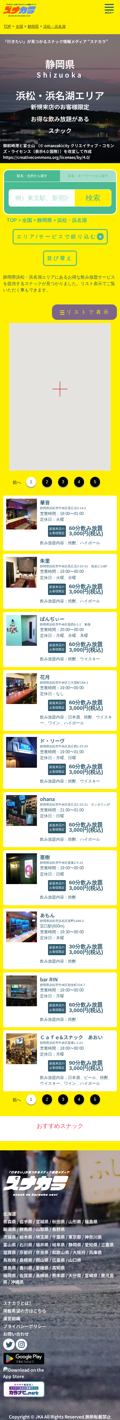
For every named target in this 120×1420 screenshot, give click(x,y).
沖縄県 (17, 1282)
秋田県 (58, 1221)
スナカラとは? (17, 1303)
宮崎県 (91, 1275)
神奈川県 (93, 1237)
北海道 (9, 1214)
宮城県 (42, 1221)
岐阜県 (58, 1244)
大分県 (74, 1275)
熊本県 (58, 1275)
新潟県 (9, 1229)
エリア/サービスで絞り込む (60, 236)
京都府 (25, 1252)
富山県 (9, 1244)
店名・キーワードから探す (88, 176)
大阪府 (79, 1252)
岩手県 (25, 1221)
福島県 (91, 1221)
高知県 (58, 1268)
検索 (93, 198)
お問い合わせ (16, 1334)
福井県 (42, 1244)
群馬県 (25, 1229)
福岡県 (9, 1275)
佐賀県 (25, 1275)
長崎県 (42, 1275)
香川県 (25, 1268)
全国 (19, 26)
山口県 (74, 1260)
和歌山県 (60, 1252)
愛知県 (91, 1244)
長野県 (58, 1229)
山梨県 (42, 1229)
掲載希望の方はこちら (24, 1311)
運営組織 (11, 1318)
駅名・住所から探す (32, 176)
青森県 (9, 1221)
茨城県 (9, 1237)
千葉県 (58, 1237)
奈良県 (42, 1252)
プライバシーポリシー (24, 1326)
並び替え (60, 258)
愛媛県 (42, 1268)
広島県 (58, 1260)
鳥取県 (9, 1260)
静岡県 (74, 1244)
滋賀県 (9, 1252)
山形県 (74, 1221)
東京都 (74, 1237)
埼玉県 (42, 1237)
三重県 (107, 1244)
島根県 (25, 1260)
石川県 (25, 1244)
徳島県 (9, 1268)
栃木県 (25, 1237)
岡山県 (42, 1260)
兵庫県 (95, 1252)
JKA (39, 1417)
